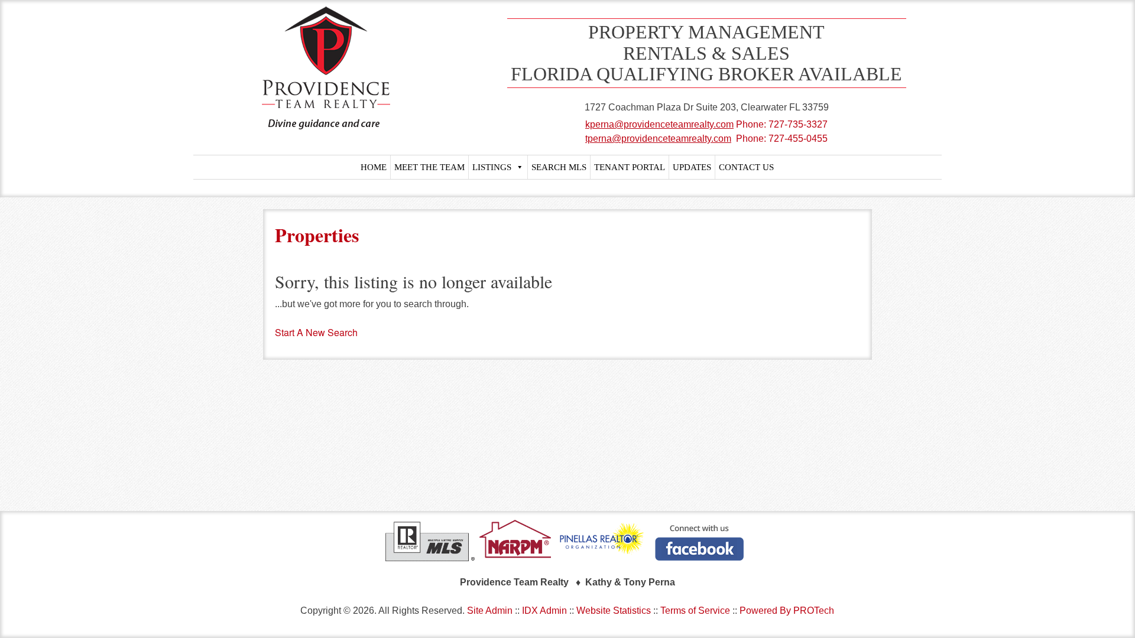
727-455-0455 (798, 139)
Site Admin (490, 611)
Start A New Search (316, 332)
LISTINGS (491, 167)
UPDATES (692, 167)
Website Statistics (613, 611)
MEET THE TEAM (429, 167)
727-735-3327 (798, 124)
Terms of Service (695, 611)
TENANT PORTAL (629, 167)
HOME (374, 167)
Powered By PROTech (787, 611)
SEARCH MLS (558, 167)
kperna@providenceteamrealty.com (659, 124)
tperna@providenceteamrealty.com (658, 139)
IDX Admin (544, 611)
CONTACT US (746, 167)
